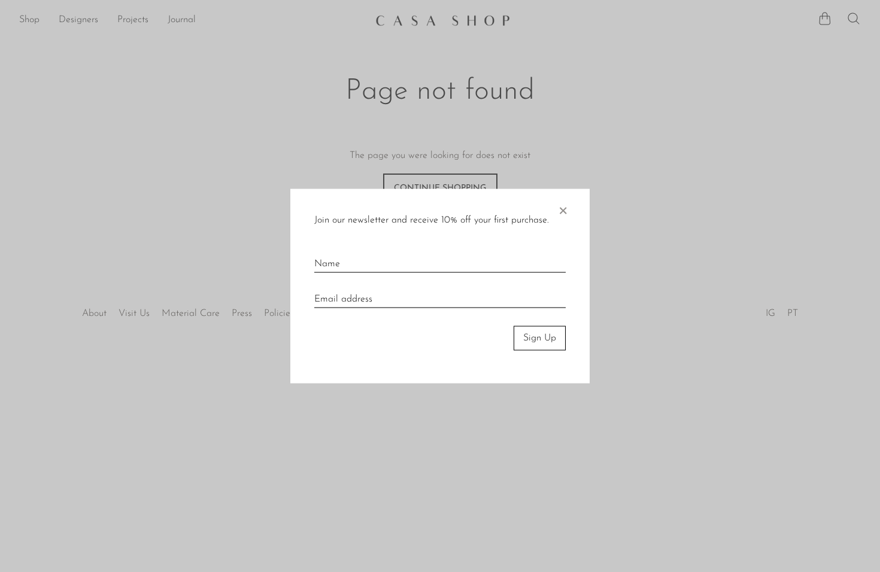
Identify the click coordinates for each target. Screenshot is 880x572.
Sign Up (539, 338)
